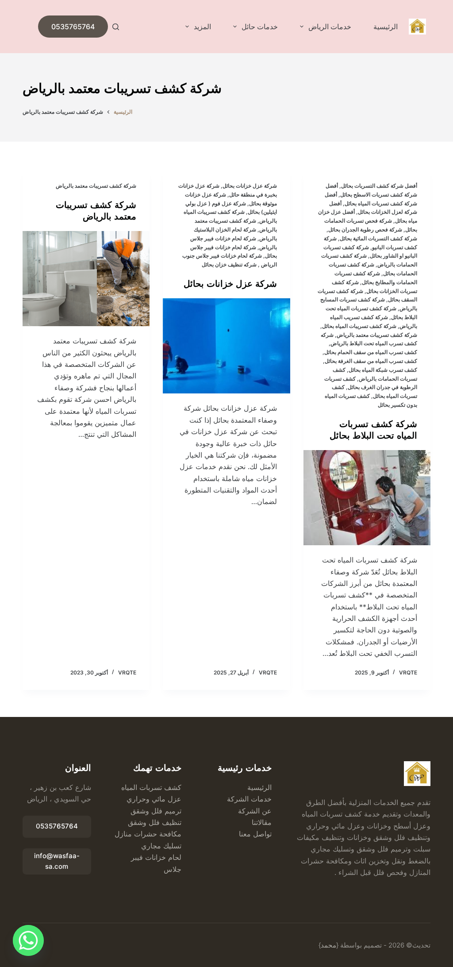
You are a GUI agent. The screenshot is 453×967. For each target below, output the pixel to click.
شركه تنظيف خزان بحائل (228, 264)
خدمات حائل (260, 26)
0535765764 (73, 26)
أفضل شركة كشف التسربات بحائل (379, 185)
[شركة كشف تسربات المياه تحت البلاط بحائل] (366, 497)
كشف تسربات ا (158, 787)
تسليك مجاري (161, 845)
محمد (328, 945)
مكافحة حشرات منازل (148, 833)
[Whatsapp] (28, 940)
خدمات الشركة (249, 798)
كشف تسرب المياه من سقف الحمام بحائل (370, 352)
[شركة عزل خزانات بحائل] (226, 345)
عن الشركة (255, 810)
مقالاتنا (262, 822)
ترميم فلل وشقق (156, 810)
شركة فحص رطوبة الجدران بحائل (365, 229)
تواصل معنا (255, 833)
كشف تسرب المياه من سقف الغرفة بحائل (371, 361)
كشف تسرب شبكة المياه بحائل (383, 369)
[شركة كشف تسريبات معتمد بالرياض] (86, 278)
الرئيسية (385, 26)
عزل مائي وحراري (154, 798)
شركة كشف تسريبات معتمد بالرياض (377, 334)
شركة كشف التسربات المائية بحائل (378, 238)
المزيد (202, 26)
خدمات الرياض (329, 26)
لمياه (128, 787)
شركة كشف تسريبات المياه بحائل (359, 326)
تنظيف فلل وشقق (154, 822)
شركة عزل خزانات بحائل (250, 185)
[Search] (115, 26)
